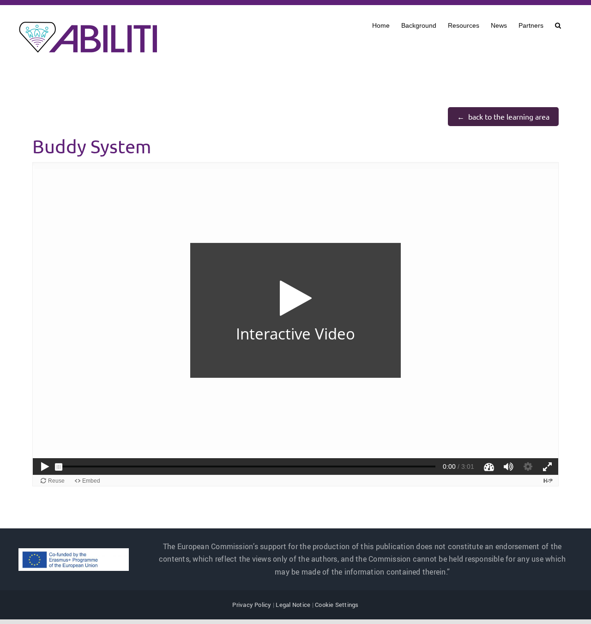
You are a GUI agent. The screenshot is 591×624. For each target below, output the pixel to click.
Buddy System (91, 146)
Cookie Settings (337, 604)
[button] (558, 24)
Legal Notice (293, 604)
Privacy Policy (251, 604)
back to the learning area (508, 116)
